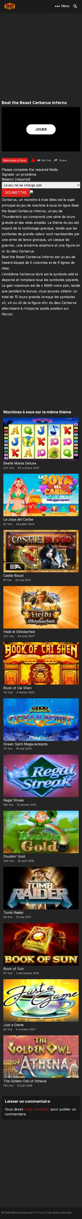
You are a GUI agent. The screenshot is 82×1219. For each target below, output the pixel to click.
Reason (16, 179)
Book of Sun (13, 969)
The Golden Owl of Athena (24, 1081)
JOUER (41, 129)
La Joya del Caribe (18, 519)
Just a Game (13, 1025)
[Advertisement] (41, 57)
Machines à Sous (14, 160)
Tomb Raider (13, 912)
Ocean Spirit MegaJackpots (25, 744)
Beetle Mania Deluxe (19, 463)
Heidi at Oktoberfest (19, 632)
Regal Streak (13, 800)
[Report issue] (33, 160)
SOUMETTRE (16, 192)
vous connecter (37, 1109)
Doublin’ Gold (14, 856)
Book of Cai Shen (17, 688)
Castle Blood (13, 575)
